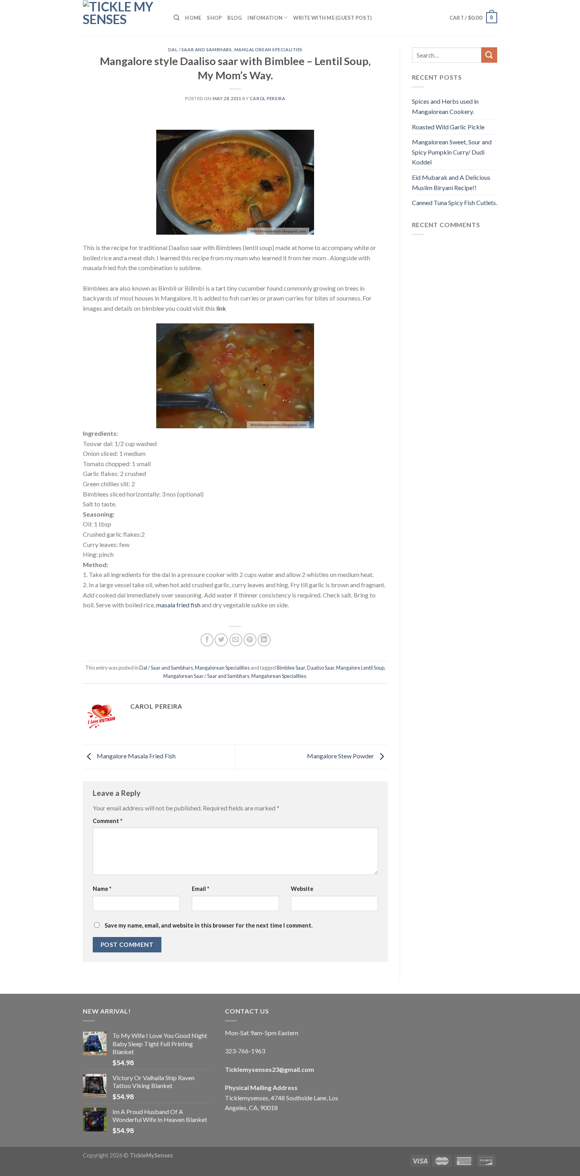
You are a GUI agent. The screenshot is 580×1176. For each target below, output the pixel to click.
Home (193, 18)
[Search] (177, 17)
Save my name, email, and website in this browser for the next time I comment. (208, 925)
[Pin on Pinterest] (249, 639)
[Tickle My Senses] (122, 17)
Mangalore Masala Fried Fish (135, 756)
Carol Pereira (267, 98)
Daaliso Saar (320, 668)
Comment (107, 821)
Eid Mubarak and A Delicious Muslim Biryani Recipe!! (451, 182)
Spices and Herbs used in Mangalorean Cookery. (445, 106)
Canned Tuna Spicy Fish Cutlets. (454, 202)
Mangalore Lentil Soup (360, 668)
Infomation (265, 18)
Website (302, 888)
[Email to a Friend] (235, 639)
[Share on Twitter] (221, 639)
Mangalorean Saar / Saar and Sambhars (206, 676)
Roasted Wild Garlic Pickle (448, 127)
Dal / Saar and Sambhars (200, 49)
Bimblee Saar (291, 668)
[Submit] (489, 55)
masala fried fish (178, 605)
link (221, 308)
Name (102, 888)
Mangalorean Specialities (268, 49)
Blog (234, 18)
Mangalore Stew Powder (341, 756)
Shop (214, 18)
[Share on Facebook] (206, 639)
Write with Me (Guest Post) (332, 18)
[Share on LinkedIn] (264, 639)
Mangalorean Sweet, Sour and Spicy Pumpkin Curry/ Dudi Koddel (452, 152)
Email (200, 888)
